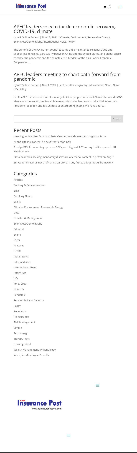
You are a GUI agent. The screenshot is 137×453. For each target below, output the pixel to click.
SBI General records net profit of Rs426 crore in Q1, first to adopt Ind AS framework (63, 162)
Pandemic (20, 294)
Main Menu (20, 284)
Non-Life (19, 289)
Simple (18, 327)
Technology (20, 333)
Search (117, 119)
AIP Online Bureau (28, 37)
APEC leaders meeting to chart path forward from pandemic (67, 76)
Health (18, 251)
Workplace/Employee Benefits (31, 355)
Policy (71, 41)
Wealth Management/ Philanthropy (35, 349)
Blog (16, 190)
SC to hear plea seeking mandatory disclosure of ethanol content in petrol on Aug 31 (64, 157)
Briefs (17, 201)
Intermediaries (22, 262)
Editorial (19, 229)
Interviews (20, 273)
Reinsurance (21, 316)
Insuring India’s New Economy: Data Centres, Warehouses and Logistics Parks (60, 136)
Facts (17, 240)
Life (16, 278)
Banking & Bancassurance (29, 185)
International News (55, 41)
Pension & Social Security (29, 300)
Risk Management (24, 322)
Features (19, 245)
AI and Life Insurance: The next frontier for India (43, 142)
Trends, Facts (22, 338)
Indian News (21, 256)
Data (16, 212)
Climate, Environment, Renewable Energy (85, 37)
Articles (18, 179)
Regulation (20, 311)
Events (18, 234)
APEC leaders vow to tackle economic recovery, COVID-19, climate (64, 28)
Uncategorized (22, 344)
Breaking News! (23, 196)
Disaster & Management (28, 218)
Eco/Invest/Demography (28, 41)
